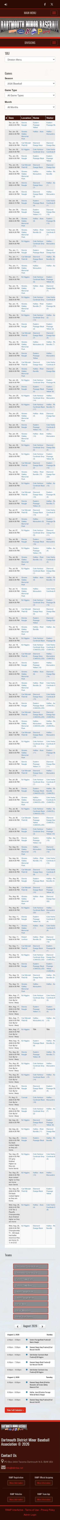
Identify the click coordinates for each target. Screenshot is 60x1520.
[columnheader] (6, 117)
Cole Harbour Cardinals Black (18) (52, 781)
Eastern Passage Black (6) (38, 389)
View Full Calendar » (15, 1410)
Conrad (24, 1097)
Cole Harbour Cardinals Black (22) (39, 910)
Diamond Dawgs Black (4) (51, 447)
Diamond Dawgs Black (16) (38, 734)
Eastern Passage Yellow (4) (36, 503)
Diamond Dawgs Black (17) (51, 570)
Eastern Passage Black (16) (38, 541)
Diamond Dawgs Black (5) (51, 611)
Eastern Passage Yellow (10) (37, 427)
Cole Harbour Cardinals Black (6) (39, 279)
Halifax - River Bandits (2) (51, 257)
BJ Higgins (25, 149)
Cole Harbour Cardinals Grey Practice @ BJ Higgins (39, 1370)
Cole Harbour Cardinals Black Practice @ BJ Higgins (39, 1355)
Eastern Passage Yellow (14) (50, 831)
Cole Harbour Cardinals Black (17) (39, 406)
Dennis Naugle (24, 123)
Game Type (11, 90)
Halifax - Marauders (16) (50, 910)
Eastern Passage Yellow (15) (37, 550)
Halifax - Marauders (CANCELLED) (52, 656)
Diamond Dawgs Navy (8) (38, 872)
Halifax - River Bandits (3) (38, 684)
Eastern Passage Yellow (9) (50, 279)
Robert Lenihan (24, 938)
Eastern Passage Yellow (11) (37, 212)
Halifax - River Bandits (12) (38, 558)
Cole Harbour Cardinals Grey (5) (38, 532)
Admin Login (30, 1514)
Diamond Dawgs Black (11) (51, 764)
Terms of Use (32, 1509)
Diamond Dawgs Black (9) (38, 194)
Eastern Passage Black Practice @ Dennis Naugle (40, 1340)
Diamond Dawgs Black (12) (38, 259)
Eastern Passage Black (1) (51, 948)
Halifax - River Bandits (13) (51, 578)
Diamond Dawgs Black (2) (38, 465)
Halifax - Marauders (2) (51, 396)
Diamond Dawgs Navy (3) (51, 335)
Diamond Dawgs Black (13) (51, 212)
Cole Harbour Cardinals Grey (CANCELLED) (39, 647)
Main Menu (30, 13)
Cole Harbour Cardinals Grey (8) (52, 1207)
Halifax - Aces (38, 131)
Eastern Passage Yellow (36, 125)
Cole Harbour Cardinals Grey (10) (52, 860)
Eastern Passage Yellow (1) (36, 764)
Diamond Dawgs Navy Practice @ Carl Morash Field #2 (41, 1348)
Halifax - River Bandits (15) (38, 473)
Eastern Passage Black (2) (38, 326)
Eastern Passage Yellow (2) (50, 889)
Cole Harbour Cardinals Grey (38, 150)
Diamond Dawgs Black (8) (51, 1131)
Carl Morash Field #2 (26, 144)
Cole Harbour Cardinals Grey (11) (38, 243)
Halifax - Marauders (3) (51, 663)
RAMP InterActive (14, 1509)
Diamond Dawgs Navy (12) (51, 939)
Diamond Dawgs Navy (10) (38, 494)
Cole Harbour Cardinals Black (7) (52, 232)
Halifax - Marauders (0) (51, 192)
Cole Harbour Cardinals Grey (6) (38, 447)
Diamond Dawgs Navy (38, 144)
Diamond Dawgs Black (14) (51, 674)
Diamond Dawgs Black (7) (51, 288)
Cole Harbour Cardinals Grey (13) (52, 685)
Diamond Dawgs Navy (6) (38, 611)
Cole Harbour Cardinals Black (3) (52, 512)
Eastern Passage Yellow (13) (37, 665)
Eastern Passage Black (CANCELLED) (39, 705)
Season (9, 78)
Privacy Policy (48, 1509)
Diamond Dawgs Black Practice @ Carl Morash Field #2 (40, 1363)
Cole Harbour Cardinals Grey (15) (38, 743)
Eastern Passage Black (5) (51, 1088)
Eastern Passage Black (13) (51, 220)
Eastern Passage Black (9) (38, 1043)
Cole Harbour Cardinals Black (52, 150)
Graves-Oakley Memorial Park (24, 135)
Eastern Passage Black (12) (51, 465)
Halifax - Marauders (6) (38, 343)
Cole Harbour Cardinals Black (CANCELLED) (52, 647)
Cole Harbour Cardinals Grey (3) (38, 831)
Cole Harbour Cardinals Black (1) (52, 203)
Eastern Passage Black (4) (38, 203)
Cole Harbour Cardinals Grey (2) (38, 1111)
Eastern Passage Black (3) (51, 494)
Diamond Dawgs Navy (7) (38, 185)
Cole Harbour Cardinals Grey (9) (52, 928)
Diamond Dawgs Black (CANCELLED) (39, 714)
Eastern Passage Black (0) (51, 306)
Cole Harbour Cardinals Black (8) (52, 872)
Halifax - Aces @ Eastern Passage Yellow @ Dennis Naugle (40, 1393)
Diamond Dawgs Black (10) (38, 889)
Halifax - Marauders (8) (38, 520)
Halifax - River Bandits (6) (38, 231)
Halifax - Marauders (50, 132)
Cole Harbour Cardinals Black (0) (52, 427)
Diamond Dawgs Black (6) (38, 948)
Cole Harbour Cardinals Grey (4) (38, 456)
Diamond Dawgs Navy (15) (38, 696)
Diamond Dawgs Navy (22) (51, 474)
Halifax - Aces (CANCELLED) (52, 704)
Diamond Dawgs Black (51, 144)
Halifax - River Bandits (51, 172)
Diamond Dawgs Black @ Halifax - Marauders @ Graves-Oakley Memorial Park (40, 1384)
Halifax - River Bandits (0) (51, 879)
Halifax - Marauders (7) (51, 1173)
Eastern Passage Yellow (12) (37, 840)
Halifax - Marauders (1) (51, 242)
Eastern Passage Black (51, 123)
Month (8, 101)
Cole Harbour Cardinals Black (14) (39, 1077)
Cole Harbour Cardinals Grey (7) (38, 781)
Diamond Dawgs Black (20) (38, 1088)
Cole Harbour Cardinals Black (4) (52, 919)
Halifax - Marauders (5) (51, 540)
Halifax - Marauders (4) (38, 1019)
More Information (16, 1483)
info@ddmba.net (14, 1467)
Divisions (30, 43)
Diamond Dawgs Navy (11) (51, 532)
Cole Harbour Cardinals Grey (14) (38, 317)
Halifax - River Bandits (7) (38, 305)
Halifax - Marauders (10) (37, 849)
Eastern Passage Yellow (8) (50, 389)
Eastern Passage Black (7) (38, 880)
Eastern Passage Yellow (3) (50, 326)
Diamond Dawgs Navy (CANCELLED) (39, 656)
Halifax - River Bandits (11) (38, 1130)
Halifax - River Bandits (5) (38, 938)
